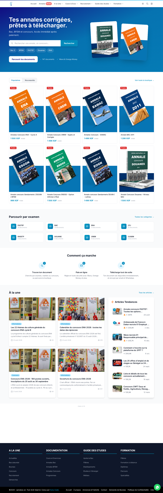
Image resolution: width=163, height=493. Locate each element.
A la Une (57, 4)
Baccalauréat (14, 462)
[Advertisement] (81, 424)
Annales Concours (53, 471)
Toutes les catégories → (144, 217)
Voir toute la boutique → (144, 80)
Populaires (15, 80)
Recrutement (85, 4)
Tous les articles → (146, 293)
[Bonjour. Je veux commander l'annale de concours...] (157, 487)
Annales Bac (51, 462)
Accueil (34, 4)
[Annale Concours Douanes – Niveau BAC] (104, 39)
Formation (117, 4)
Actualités (13, 458)
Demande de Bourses (117, 490)
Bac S (13, 50)
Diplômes (124, 467)
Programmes (51, 475)
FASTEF (31, 50)
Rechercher (69, 43)
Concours (12, 471)
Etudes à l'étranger (90, 471)
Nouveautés (30, 80)
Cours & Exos (70, 4)
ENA (50, 50)
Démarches (13, 480)
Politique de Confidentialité (138, 490)
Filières (86, 462)
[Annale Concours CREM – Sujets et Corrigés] (134, 41)
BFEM (21, 50)
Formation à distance (129, 462)
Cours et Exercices (53, 458)
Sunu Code (54, 490)
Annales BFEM (51, 467)
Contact (104, 490)
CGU (152, 490)
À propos (77, 490)
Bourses (12, 467)
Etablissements (89, 467)
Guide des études (102, 4)
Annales (45, 4)
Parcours (124, 471)
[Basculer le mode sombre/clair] (143, 4)
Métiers (86, 475)
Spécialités (125, 475)
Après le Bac (88, 458)
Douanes (41, 50)
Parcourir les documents (23, 59)
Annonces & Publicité (91, 490)
